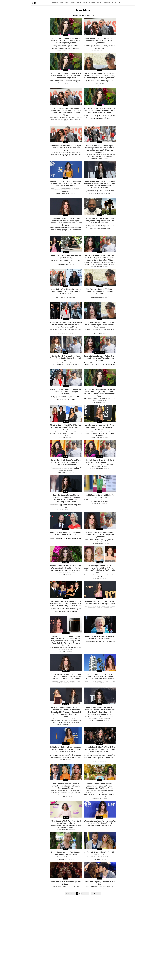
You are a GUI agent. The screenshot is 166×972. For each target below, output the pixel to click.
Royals (73, 2)
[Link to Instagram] (116, 2)
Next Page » (97, 893)
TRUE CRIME (92, 2)
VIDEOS (85, 2)
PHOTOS (79, 2)
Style (66, 2)
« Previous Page (69, 893)
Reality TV (55, 2)
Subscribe (107, 2)
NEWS (61, 2)
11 (91, 893)
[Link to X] (119, 2)
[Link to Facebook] (112, 2)
